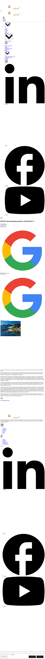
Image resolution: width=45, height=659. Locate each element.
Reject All (39, 656)
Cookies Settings (4, 656)
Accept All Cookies (32, 656)
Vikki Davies (4, 223)
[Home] (10, 8)
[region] (22, 655)
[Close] (43, 653)
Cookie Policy (12, 654)
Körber (14, 372)
